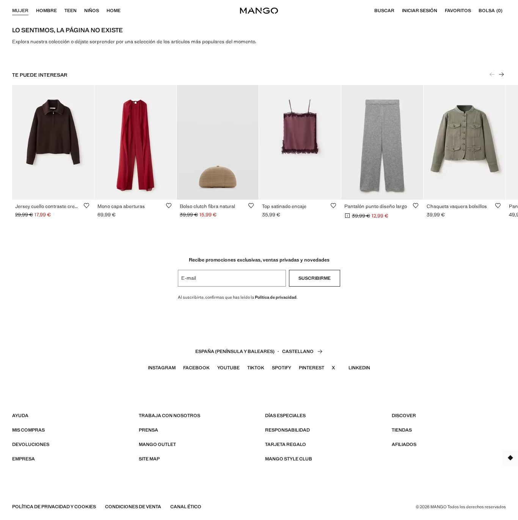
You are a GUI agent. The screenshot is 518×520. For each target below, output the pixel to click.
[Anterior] (492, 74)
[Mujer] (32, 10)
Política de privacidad (276, 297)
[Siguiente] (501, 74)
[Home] (124, 10)
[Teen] (80, 10)
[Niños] (103, 10)
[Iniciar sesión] (441, 10)
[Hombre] (60, 10)
